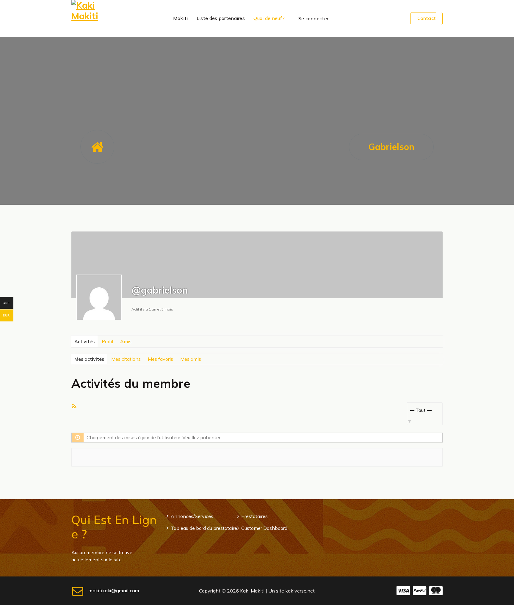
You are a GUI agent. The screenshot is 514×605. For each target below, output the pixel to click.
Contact (426, 18)
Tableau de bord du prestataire (204, 528)
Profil (107, 341)
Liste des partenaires (221, 18)
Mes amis (190, 359)
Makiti (180, 18)
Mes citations (126, 359)
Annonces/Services (192, 516)
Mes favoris (160, 359)
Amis (125, 341)
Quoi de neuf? (269, 18)
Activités (84, 341)
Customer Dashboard (264, 528)
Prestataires (254, 516)
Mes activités (89, 359)
